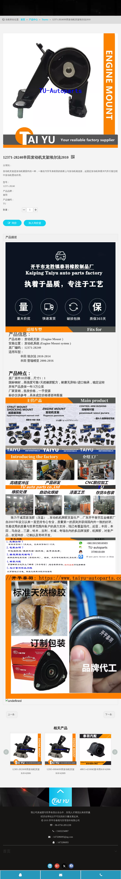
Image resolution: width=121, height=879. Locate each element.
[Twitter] (64, 865)
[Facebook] (71, 865)
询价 (14, 223)
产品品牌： (8, 191)
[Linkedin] (49, 865)
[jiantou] (60, 791)
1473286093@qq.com (63, 837)
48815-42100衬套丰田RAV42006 (95, 769)
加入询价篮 (35, 223)
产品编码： (8, 200)
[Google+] (57, 865)
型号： (6, 182)
